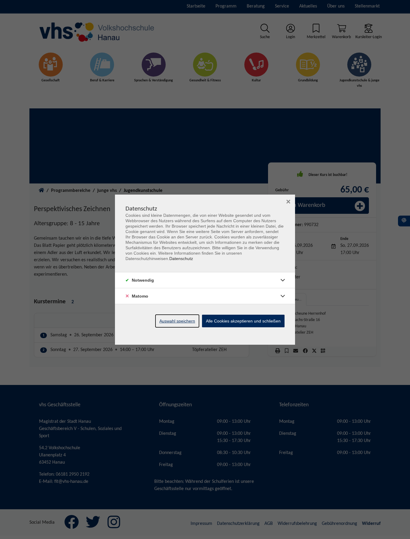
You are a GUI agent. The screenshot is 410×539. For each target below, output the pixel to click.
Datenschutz (181, 258)
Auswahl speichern (177, 321)
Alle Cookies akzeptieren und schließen (243, 321)
